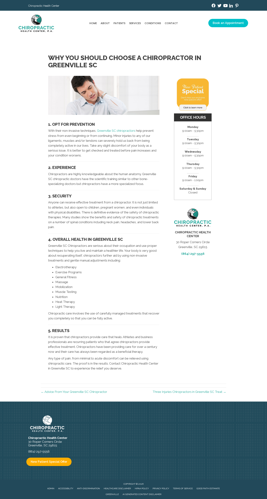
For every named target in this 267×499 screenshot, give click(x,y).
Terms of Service (183, 488)
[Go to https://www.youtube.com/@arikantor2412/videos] (225, 6)
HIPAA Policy (142, 488)
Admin (50, 488)
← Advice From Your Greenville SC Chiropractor (74, 392)
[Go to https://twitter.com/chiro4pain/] (219, 6)
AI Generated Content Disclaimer (142, 494)
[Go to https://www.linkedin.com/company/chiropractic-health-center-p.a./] (231, 6)
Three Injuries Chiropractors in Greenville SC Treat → (189, 392)
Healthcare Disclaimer (117, 488)
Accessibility (65, 488)
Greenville (112, 494)
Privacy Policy (161, 488)
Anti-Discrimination (88, 488)
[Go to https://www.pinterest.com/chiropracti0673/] (237, 6)
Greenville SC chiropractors (116, 130)
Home (93, 23)
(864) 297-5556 (193, 253)
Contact (171, 23)
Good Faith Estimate (208, 488)
